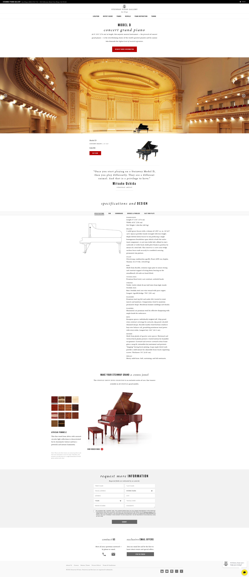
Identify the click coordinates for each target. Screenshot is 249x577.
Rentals (128, 16)
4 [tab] (138, 129)
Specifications (99, 213)
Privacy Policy (96, 565)
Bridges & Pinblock (133, 213)
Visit (243, 2)
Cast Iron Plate (149, 213)
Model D (92, 140)
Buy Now (95, 153)
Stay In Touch (140, 554)
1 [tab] (111, 129)
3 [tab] (129, 129)
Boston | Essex (85, 565)
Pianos (119, 16)
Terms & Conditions (109, 565)
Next (244, 96)
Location (96, 16)
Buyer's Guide (108, 16)
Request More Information (124, 49)
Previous (5, 96)
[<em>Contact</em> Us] (113, 556)
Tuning (153, 16)
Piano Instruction (141, 16)
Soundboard (119, 213)
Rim (110, 213)
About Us (69, 565)
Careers (76, 565)
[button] (104, 556)
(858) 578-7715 (33, 2)
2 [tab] (120, 129)
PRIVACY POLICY (148, 512)
